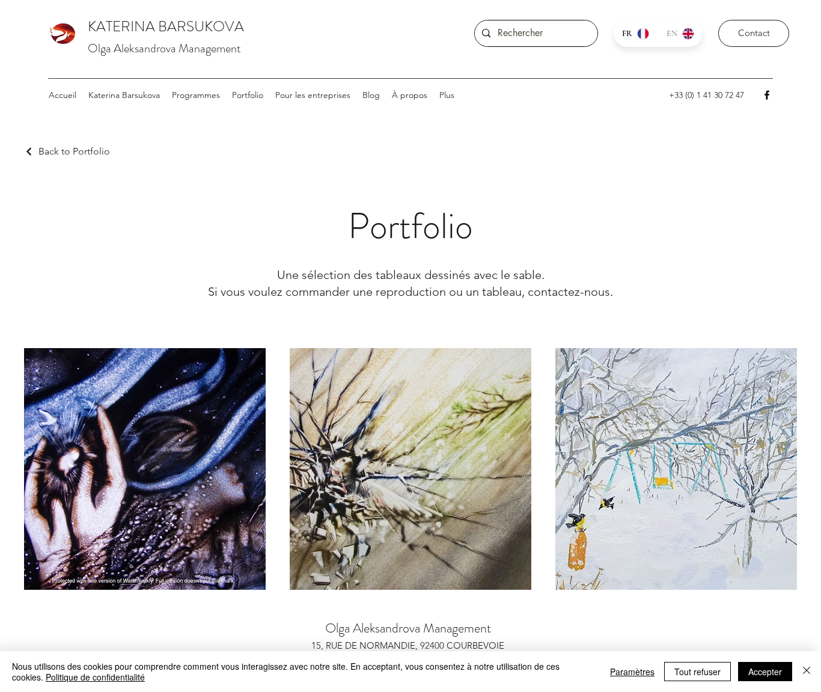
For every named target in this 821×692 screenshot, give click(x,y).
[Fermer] (806, 671)
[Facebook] (767, 95)
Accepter (765, 672)
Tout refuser (697, 672)
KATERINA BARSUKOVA (166, 26)
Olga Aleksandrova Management (164, 48)
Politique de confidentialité (95, 677)
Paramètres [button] (632, 672)
